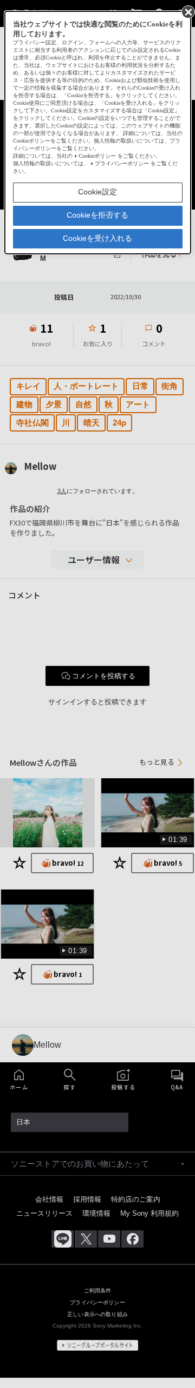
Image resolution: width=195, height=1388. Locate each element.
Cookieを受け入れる (97, 238)
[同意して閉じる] (187, 11)
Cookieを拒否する (97, 215)
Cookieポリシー (97, 156)
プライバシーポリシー (122, 163)
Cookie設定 (97, 191)
